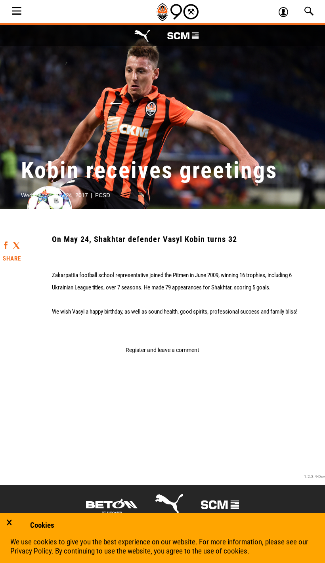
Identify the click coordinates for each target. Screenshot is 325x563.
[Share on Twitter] (16, 242)
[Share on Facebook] (6, 241)
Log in (287, 13)
